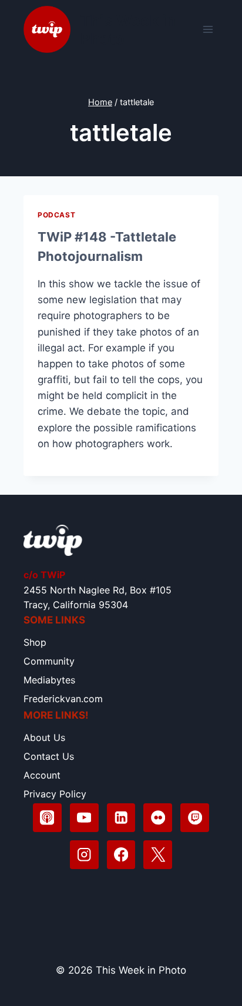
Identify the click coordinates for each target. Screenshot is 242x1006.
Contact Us (48, 756)
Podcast (56, 214)
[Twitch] (194, 817)
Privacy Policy (54, 794)
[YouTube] (84, 817)
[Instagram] (84, 854)
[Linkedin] (121, 817)
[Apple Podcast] (47, 817)
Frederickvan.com (63, 699)
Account (41, 775)
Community (49, 661)
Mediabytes (49, 680)
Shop (34, 642)
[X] (157, 854)
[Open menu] (208, 29)
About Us (44, 737)
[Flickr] (157, 817)
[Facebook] (121, 854)
